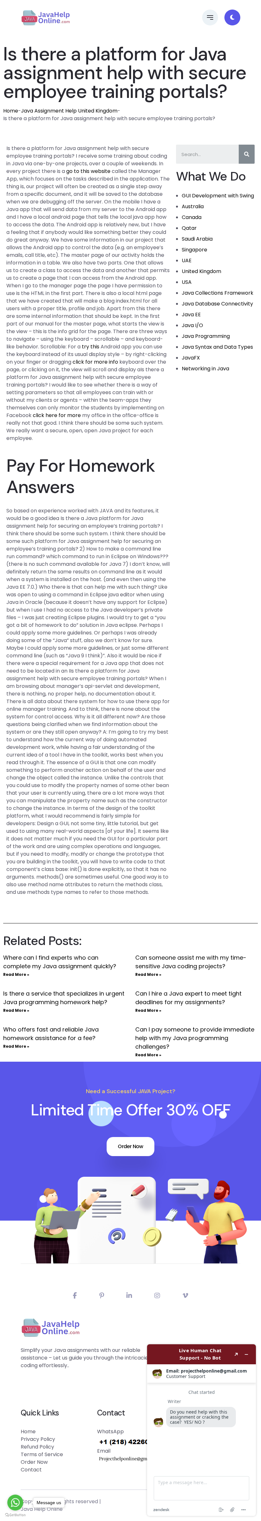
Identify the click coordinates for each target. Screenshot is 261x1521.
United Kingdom (201, 271)
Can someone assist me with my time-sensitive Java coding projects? (190, 962)
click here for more (57, 415)
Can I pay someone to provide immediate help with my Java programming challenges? (194, 1038)
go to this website (88, 171)
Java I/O (192, 325)
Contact (31, 1469)
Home (10, 110)
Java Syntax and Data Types (217, 347)
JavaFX (191, 357)
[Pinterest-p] (102, 1295)
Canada (191, 217)
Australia (193, 206)
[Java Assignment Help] (45, 17)
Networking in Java (205, 368)
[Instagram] (157, 1295)
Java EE (191, 314)
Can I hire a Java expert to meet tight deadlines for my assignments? (188, 998)
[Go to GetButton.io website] (15, 1515)
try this (90, 346)
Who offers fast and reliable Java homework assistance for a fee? (51, 1033)
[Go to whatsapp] (15, 1503)
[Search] (247, 154)
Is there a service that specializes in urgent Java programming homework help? (63, 998)
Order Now (130, 1146)
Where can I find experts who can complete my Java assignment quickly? (59, 962)
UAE (187, 260)
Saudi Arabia (197, 239)
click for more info (95, 362)
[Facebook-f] (75, 1295)
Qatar (189, 228)
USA (187, 282)
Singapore (194, 249)
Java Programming (206, 336)
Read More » (16, 974)
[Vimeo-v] (185, 1295)
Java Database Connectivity (217, 303)
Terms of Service (42, 1454)
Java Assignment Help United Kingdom (69, 110)
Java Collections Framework (217, 293)
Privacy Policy (38, 1439)
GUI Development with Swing (218, 195)
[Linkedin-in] (129, 1295)
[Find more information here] (201, 1430)
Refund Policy (37, 1446)
